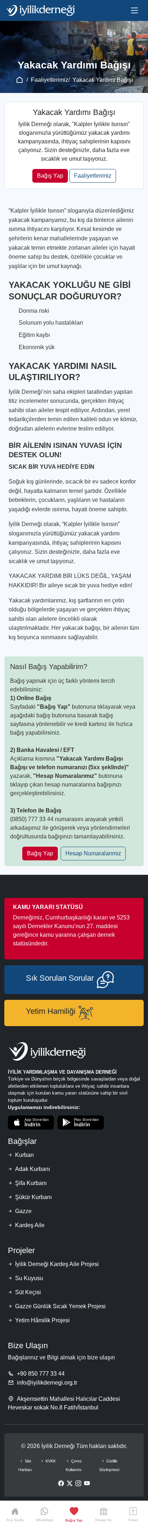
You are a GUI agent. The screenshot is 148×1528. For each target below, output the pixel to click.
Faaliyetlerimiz (49, 80)
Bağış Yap (50, 176)
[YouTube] (87, 1483)
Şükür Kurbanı (33, 1197)
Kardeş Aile (30, 1225)
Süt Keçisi (28, 1292)
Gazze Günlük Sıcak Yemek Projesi (60, 1306)
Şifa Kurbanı (31, 1183)
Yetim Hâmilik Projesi (42, 1320)
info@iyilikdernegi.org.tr (47, 1383)
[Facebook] (61, 1483)
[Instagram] (78, 1483)
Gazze (23, 1211)
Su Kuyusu (29, 1278)
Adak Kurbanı (32, 1169)
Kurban (24, 1155)
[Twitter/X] (70, 1483)
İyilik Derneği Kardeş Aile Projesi (57, 1264)
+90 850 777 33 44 (41, 1374)
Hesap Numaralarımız (93, 853)
